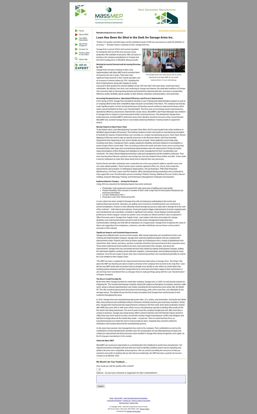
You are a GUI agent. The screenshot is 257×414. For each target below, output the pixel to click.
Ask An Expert (124, 403)
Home (111, 398)
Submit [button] (101, 386)
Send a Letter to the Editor (141, 400)
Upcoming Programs (115, 400)
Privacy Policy (144, 409)
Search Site (83, 59)
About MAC (119, 398)
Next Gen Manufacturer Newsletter (136, 398)
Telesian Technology (134, 411)
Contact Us (126, 400)
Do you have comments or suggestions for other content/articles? (126, 373)
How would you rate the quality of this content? (115, 366)
